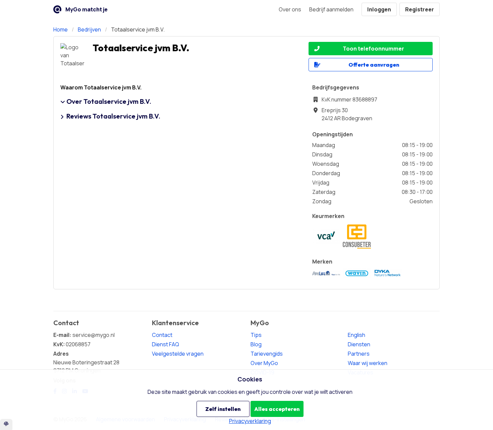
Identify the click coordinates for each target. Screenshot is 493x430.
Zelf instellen (222, 409)
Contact (162, 335)
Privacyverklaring (250, 421)
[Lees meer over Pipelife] (326, 273)
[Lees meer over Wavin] (357, 273)
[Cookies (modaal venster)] (6, 424)
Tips (256, 335)
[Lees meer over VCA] (326, 237)
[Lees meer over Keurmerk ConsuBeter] (357, 237)
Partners (359, 353)
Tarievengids (267, 353)
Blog (256, 344)
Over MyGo (264, 363)
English (356, 335)
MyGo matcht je (86, 9)
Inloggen (379, 9)
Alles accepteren (276, 409)
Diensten (359, 344)
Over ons (290, 9)
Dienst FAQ (165, 344)
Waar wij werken (367, 363)
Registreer (419, 9)
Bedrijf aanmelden (331, 9)
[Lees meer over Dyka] (388, 273)
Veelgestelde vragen (178, 353)
